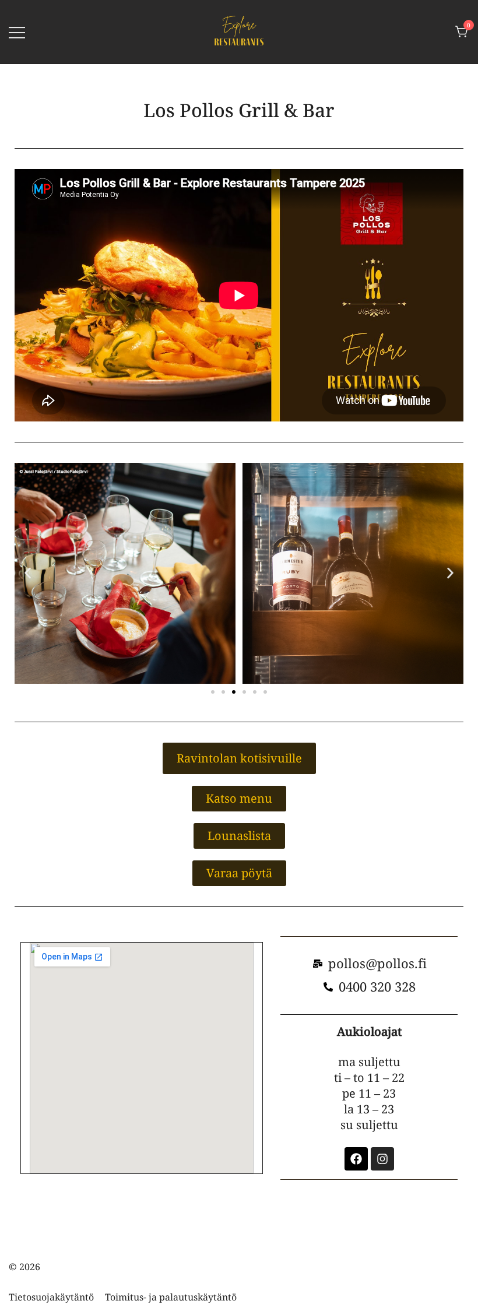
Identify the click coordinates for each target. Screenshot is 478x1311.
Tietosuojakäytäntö (51, 1297)
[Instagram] (382, 1159)
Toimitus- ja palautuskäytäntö (171, 1297)
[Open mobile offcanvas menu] (17, 32)
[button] (27, 573)
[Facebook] (356, 1159)
